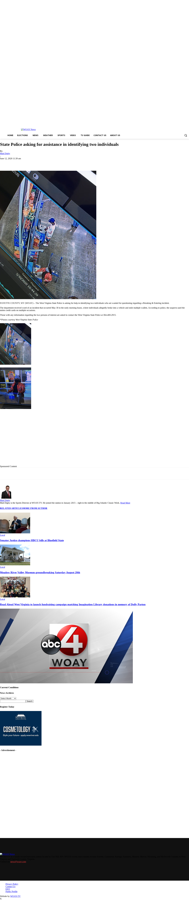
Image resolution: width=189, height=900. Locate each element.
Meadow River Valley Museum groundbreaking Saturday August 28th (40, 572)
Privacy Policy (12, 884)
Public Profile (11, 891)
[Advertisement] (57, 439)
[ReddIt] (75, 162)
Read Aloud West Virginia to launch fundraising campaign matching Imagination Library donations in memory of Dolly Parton (73, 604)
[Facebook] (25, 162)
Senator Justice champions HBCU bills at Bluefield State (32, 540)
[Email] (55, 162)
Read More (125, 503)
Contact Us (10, 886)
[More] (95, 163)
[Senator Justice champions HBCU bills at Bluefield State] (15, 532)
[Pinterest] (65, 162)
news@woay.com (18, 861)
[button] (185, 135)
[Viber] (85, 162)
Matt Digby (5, 153)
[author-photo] (6, 498)
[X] (35, 162)
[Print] (45, 162)
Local (2, 535)
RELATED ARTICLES (11, 508)
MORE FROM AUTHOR (35, 508)
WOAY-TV (15, 896)
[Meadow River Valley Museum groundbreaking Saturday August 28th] (15, 564)
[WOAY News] (28, 129)
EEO (8, 889)
